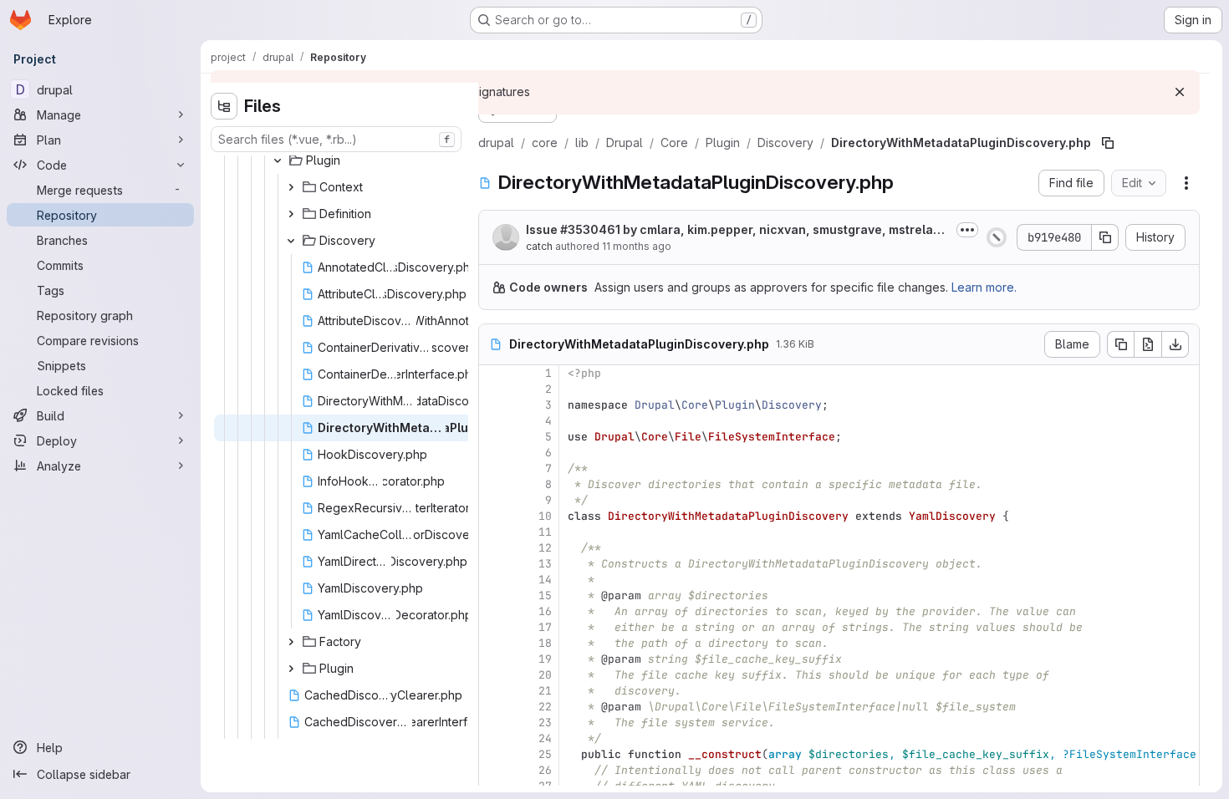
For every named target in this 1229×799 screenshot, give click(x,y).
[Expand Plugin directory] (291, 669)
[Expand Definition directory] (291, 214)
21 (545, 691)
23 (545, 722)
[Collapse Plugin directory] (278, 160)
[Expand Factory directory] (291, 642)
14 (545, 580)
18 (545, 643)
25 (545, 754)
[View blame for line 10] (493, 516)
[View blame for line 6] (493, 453)
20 (545, 675)
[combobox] (336, 139)
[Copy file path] (1107, 143)
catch (539, 246)
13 (545, 564)
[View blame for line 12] (493, 548)
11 (545, 532)
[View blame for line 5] (493, 437)
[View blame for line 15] (493, 595)
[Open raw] (1148, 344)
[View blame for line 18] (493, 643)
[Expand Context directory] (291, 187)
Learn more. (984, 287)
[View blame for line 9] (493, 500)
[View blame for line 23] (493, 722)
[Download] (1175, 344)
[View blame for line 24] (493, 738)
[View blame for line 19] (493, 659)
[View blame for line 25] (493, 754)
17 (545, 627)
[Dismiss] (1180, 92)
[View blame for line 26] (493, 770)
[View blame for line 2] (493, 389)
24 (545, 738)
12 (545, 548)
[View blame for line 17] (493, 627)
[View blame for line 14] (493, 580)
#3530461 (590, 229)
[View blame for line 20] (493, 675)
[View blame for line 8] (493, 484)
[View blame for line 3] (493, 405)
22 (545, 707)
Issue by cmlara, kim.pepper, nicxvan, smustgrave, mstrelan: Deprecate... (735, 230)
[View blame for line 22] (493, 707)
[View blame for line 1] (493, 373)
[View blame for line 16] (493, 611)
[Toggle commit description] (967, 229)
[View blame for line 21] (493, 691)
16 (545, 611)
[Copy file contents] (1120, 344)
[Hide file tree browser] (224, 106)
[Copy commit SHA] (1105, 237)
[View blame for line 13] (493, 564)
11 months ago (636, 246)
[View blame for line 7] (493, 468)
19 (545, 659)
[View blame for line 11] (493, 532)
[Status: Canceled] (997, 237)
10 (545, 516)
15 (545, 595)
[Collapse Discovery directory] (291, 241)
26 (545, 770)
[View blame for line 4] (493, 421)
